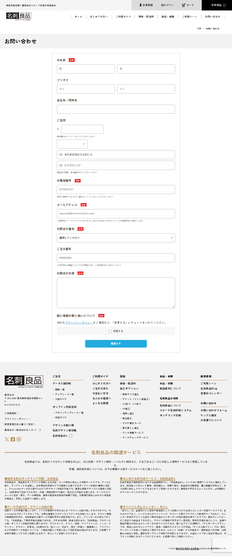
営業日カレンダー (211, 393)
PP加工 (126, 409)
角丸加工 (127, 418)
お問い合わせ (212, 16)
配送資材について (170, 388)
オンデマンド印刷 (170, 415)
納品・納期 (168, 16)
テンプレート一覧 (64, 394)
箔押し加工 (128, 413)
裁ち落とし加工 (131, 428)
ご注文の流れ (101, 388)
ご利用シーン (189, 16)
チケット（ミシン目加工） (137, 399)
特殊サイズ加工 (131, 394)
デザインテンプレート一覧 (69, 412)
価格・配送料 (146, 16)
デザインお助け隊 (63, 425)
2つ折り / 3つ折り (132, 404)
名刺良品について (170, 405)
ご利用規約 (10, 413)
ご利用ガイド (123, 16)
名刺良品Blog (209, 388)
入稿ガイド (61, 399)
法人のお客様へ (102, 398)
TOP (199, 28)
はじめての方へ (99, 16)
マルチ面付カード (132, 423)
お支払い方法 (101, 393)
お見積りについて (211, 420)
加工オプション (129, 388)
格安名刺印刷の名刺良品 (187, 548)
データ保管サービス (133, 433)
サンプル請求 (209, 415)
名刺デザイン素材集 (65, 430)
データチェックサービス (136, 437)
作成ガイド (61, 417)
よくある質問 (101, 403)
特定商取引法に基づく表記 (19, 424)
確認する (116, 343)
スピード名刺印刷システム (176, 410)
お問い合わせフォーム (214, 410)
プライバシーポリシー (79, 322)
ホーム (78, 16)
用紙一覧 (60, 389)
